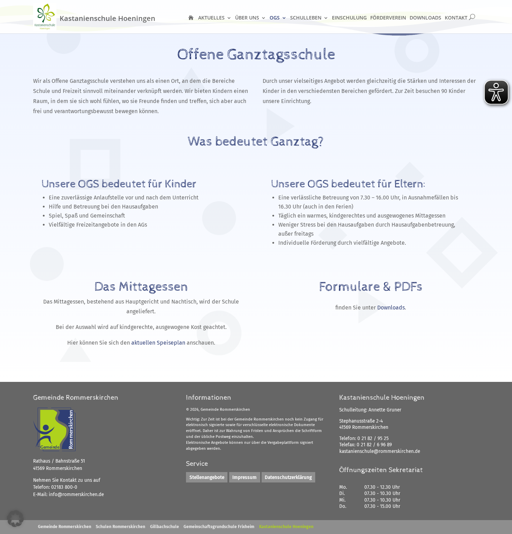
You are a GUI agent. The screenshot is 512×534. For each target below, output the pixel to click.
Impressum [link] (244, 477)
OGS (275, 17)
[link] (76, 494)
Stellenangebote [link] (206, 477)
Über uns (247, 17)
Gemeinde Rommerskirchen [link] (64, 526)
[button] (15, 518)
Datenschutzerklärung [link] (288, 477)
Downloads (425, 17)
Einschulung (349, 17)
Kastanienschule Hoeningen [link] (286, 526)
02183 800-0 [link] (64, 487)
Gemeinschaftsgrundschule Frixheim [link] (219, 526)
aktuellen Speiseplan (157, 342)
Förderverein (388, 17)
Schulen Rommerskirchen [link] (120, 526)
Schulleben (305, 17)
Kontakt (456, 17)
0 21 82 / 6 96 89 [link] (374, 445)
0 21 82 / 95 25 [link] (373, 438)
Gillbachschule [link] (164, 526)
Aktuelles (211, 17)
